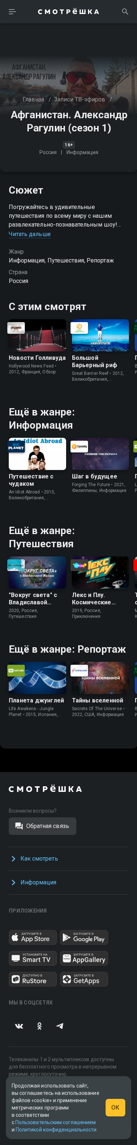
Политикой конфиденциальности (56, 1130)
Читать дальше (30, 234)
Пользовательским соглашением (55, 1122)
